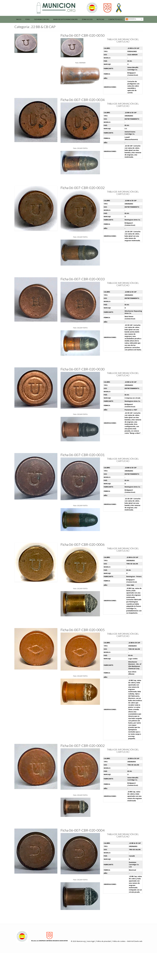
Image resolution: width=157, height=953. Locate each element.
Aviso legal (91, 941)
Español (132, 19)
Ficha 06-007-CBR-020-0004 (83, 830)
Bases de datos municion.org (65, 19)
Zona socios (87, 19)
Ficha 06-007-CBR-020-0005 (83, 630)
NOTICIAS (100, 19)
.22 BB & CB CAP (133, 48)
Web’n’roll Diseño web (134, 941)
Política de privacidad (103, 941)
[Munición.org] (78, 8)
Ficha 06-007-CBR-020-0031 (83, 455)
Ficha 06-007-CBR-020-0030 (83, 369)
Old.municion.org (41, 19)
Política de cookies (118, 941)
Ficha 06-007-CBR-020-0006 (83, 544)
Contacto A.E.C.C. (115, 19)
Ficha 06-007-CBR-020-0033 (83, 279)
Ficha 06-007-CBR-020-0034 (83, 100)
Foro (28, 19)
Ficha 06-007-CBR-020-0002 (83, 745)
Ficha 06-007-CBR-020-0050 (83, 35)
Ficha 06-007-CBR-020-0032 (83, 188)
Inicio (18, 19)
